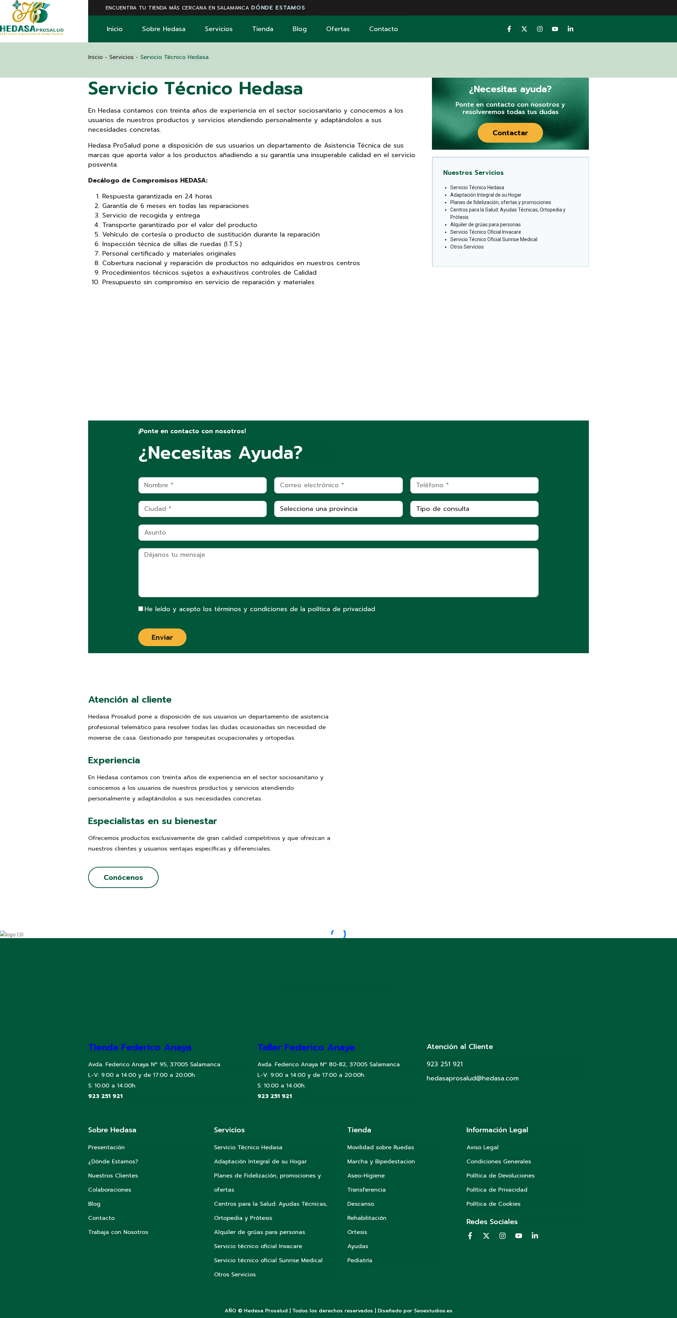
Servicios (219, 29)
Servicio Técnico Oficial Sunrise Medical (493, 239)
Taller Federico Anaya (306, 1047)
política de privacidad (341, 609)
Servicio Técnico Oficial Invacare (485, 232)
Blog (300, 29)
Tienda (262, 29)
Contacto (383, 29)
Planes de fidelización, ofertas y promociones (500, 202)
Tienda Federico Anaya (139, 1047)
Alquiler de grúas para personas (485, 224)
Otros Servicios (467, 247)
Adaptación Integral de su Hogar (486, 195)
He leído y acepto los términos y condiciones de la (260, 609)
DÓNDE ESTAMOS (278, 8)
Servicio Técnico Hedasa (477, 187)
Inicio (115, 29)
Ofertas (338, 29)
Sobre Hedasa (163, 29)
